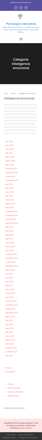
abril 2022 (9, 332)
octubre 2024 (10, 219)
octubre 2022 (10, 309)
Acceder (11, 384)
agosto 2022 (10, 317)
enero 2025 (9, 208)
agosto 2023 (10, 270)
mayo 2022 (9, 328)
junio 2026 (9, 145)
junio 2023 (9, 278)
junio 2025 (9, 188)
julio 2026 (9, 141)
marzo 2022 (9, 336)
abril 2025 (9, 196)
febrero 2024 (10, 246)
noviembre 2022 (11, 305)
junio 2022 (9, 324)
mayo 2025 (9, 192)
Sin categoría (10, 372)
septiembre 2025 (11, 180)
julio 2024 (9, 227)
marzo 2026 (9, 157)
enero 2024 (9, 250)
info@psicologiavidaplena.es (20, 2)
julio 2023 (9, 274)
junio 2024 (9, 231)
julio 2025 (9, 184)
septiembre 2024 (11, 223)
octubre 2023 (10, 262)
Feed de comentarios (15, 392)
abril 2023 (9, 285)
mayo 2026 (9, 149)
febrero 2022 (10, 340)
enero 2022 (9, 344)
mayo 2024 (9, 235)
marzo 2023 (9, 289)
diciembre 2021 (10, 348)
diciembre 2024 (11, 211)
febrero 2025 (10, 204)
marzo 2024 (9, 243)
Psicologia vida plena (21, 23)
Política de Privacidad (25, 435)
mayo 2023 (9, 282)
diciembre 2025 (11, 169)
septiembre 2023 (11, 266)
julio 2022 (9, 320)
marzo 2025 (9, 200)
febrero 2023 (10, 293)
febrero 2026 (10, 161)
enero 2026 (9, 165)
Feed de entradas (14, 388)
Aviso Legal (11, 435)
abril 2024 (9, 239)
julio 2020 (9, 356)
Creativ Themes (25, 428)
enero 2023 (9, 297)
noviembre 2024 (11, 215)
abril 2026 (9, 153)
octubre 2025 (10, 176)
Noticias (8, 368)
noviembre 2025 (11, 172)
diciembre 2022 (11, 301)
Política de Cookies (10, 438)
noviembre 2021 (11, 352)
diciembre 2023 (11, 254)
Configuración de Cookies (28, 438)
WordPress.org (13, 396)
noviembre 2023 (11, 258)
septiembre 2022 (11, 313)
